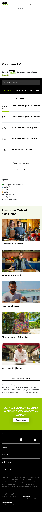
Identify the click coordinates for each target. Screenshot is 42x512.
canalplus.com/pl (8, 494)
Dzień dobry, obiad (11, 275)
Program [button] (5, 454)
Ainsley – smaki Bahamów (15, 337)
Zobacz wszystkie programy (21, 378)
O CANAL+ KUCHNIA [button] (9, 469)
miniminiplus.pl (7, 502)
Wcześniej (20, 98)
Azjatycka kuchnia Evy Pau (25, 127)
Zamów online (21, 420)
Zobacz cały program (21, 163)
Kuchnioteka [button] (6, 462)
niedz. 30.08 (34, 90)
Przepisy (22, 4)
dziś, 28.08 (7, 90)
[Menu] (38, 4)
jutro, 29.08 (21, 90)
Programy (32, 4)
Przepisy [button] (5, 447)
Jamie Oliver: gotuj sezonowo (26, 105)
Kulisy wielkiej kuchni (12, 368)
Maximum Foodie (10, 306)
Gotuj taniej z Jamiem (22, 149)
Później (20, 170)
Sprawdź (5, 75)
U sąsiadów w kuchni (12, 244)
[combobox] (21, 82)
